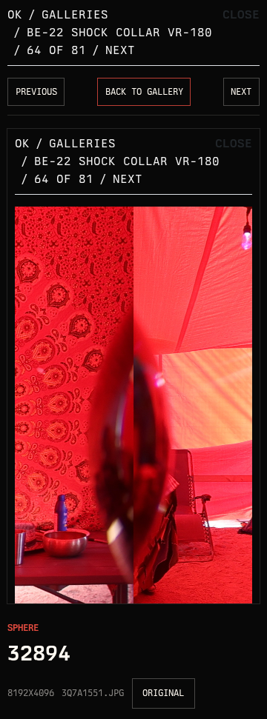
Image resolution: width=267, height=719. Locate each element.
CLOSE (241, 14)
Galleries (75, 14)
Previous (36, 91)
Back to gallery (144, 91)
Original (163, 692)
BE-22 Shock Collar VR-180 (119, 32)
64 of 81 (56, 50)
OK (14, 14)
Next (120, 50)
